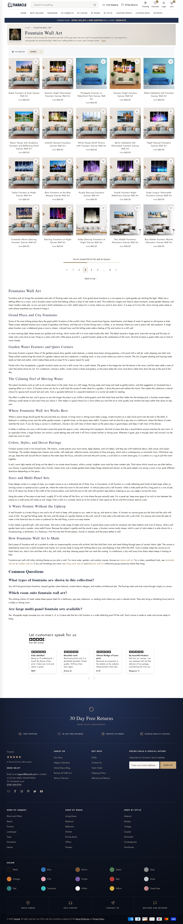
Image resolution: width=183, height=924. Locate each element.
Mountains (11, 841)
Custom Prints (124, 13)
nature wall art (126, 560)
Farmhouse (129, 847)
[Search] (94, 5)
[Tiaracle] (17, 5)
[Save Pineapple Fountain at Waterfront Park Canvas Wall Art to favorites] (103, 61)
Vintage (127, 826)
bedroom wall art (96, 563)
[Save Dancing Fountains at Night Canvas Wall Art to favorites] (69, 208)
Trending (52, 13)
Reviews (158, 13)
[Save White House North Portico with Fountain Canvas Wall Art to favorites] (103, 111)
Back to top (90, 278)
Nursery (68, 847)
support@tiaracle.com (27, 774)
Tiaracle (17, 919)
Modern (127, 821)
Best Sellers (37, 13)
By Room (95, 13)
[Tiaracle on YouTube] (41, 791)
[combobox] (61, 5)
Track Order (97, 767)
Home (24, 13)
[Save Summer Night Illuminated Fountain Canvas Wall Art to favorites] (69, 61)
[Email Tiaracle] (8, 791)
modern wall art (25, 563)
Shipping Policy (99, 772)
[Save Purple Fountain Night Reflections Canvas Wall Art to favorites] (137, 161)
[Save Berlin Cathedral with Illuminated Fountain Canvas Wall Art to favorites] (137, 111)
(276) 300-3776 (14, 784)
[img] (93, 639)
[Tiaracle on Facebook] (15, 791)
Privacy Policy (98, 919)
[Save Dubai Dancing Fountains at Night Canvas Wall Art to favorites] (103, 208)
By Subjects (67, 13)
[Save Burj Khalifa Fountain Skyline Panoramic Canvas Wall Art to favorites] (170, 208)
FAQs (94, 757)
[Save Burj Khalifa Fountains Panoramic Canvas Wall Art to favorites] (137, 208)
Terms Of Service (82, 919)
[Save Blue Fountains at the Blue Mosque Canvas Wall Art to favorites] (69, 161)
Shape (33, 52)
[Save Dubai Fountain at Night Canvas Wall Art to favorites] (35, 161)
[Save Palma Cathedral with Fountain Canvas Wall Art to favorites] (170, 61)
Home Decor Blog (62, 767)
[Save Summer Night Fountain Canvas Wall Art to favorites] (137, 61)
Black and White (14, 816)
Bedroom (69, 821)
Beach (9, 821)
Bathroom (69, 826)
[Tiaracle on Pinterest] (28, 791)
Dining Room (71, 836)
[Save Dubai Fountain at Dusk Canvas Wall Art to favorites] (35, 61)
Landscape (11, 831)
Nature (10, 847)
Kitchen (68, 831)
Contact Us (96, 762)
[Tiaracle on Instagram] (22, 791)
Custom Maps (143, 13)
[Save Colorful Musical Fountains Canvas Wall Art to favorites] (69, 111)
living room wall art (74, 563)
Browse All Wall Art (63, 772)
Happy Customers (62, 762)
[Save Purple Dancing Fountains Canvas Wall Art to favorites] (103, 161)
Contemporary (130, 841)
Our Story (58, 757)
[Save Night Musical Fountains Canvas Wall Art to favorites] (170, 111)
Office (68, 841)
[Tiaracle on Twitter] (35, 791)
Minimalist (128, 836)
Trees (9, 836)
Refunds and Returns (101, 778)
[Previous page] (67, 270)
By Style (108, 13)
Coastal (127, 831)
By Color (82, 13)
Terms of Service (61, 778)
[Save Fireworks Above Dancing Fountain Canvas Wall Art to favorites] (35, 208)
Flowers (10, 826)
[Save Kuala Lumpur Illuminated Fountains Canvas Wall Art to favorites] (170, 161)
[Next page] (116, 270)
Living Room (70, 816)
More (104, 40)
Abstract (127, 816)
